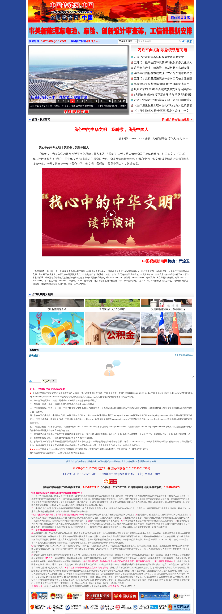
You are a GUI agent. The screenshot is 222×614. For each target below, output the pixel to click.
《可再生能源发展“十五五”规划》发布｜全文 (161, 110)
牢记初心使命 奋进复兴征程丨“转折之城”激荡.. (120, 106)
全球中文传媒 (56, 10)
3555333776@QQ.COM (53, 41)
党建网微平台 (159, 138)
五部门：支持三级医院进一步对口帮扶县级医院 (163, 78)
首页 (34, 119)
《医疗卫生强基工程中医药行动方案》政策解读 (163, 105)
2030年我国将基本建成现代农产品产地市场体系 (163, 73)
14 (119, 101)
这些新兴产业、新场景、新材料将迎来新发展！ (163, 67)
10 (101, 101)
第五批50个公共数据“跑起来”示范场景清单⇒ (161, 83)
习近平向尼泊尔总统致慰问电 (162, 50)
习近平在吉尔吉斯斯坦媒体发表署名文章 (159, 57)
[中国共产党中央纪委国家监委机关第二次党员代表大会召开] (111, 34)
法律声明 (92, 461)
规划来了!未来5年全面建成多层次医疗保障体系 (163, 89)
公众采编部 (81, 461)
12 (110, 101)
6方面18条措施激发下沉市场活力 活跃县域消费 (162, 94)
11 (105, 101)
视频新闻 (45, 119)
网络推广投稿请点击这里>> (177, 119)
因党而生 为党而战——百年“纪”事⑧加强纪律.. (71, 106)
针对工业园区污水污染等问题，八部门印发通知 (163, 100)
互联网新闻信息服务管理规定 (82, 400)
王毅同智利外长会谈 (168, 327)
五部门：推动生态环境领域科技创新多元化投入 (163, 62)
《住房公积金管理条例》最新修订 (112, 327)
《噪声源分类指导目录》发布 (56, 327)
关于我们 (70, 461)
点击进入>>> (93, 41)
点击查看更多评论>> (184, 355)
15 (124, 101)
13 (115, 101)
